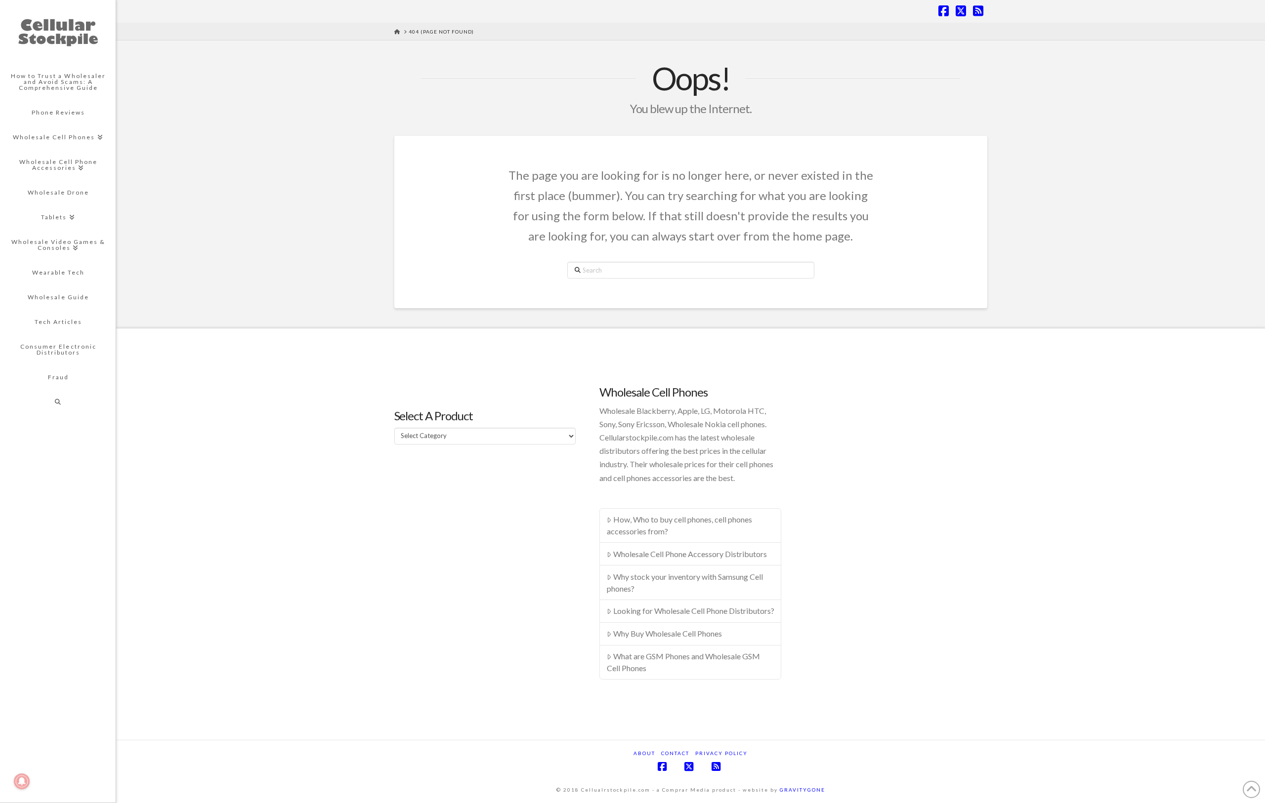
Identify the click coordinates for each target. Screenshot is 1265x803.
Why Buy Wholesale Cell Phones (667, 633)
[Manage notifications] (22, 781)
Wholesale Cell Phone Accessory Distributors (690, 554)
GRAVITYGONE (802, 790)
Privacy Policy (721, 753)
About (644, 753)
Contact (675, 753)
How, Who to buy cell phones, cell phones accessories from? (679, 525)
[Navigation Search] (58, 402)
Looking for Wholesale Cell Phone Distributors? (693, 610)
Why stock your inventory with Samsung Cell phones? (685, 582)
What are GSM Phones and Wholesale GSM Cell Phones (683, 662)
